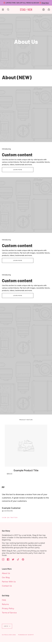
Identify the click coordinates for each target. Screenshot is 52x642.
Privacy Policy (8, 608)
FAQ (4, 600)
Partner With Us (9, 581)
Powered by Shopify (26, 635)
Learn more (17, 169)
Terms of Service (9, 612)
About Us (6, 573)
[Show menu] (4, 9)
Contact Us (7, 586)
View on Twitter (10, 517)
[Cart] (49, 10)
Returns (5, 604)
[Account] (43, 10)
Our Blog (6, 577)
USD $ (6, 626)
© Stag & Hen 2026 (9, 635)
